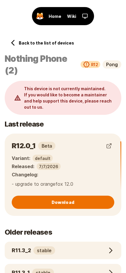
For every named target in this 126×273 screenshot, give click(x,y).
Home (55, 16)
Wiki (71, 16)
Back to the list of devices (46, 42)
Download (63, 202)
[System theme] (85, 16)
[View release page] (109, 146)
